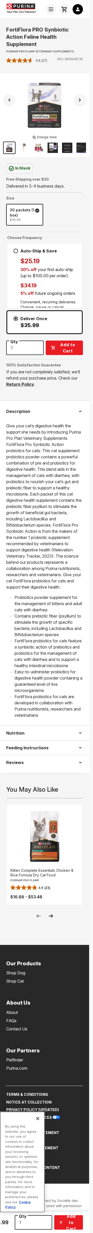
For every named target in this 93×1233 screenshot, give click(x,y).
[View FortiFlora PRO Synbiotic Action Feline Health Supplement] (67, 148)
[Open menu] (51, 9)
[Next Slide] (51, 916)
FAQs (11, 1020)
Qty (23, 1216)
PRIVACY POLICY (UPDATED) (32, 1109)
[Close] (37, 1118)
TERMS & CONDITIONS (27, 1094)
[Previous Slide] (38, 916)
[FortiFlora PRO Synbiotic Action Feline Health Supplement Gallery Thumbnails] (44, 148)
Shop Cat (15, 981)
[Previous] (9, 100)
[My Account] (78, 9)
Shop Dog (15, 972)
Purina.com (16, 1068)
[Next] (80, 100)
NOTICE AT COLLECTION (29, 1102)
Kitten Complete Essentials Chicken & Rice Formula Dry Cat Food (41, 872)
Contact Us (16, 1028)
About (12, 1012)
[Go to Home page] (24, 8)
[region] (22, 1162)
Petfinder (14, 1059)
